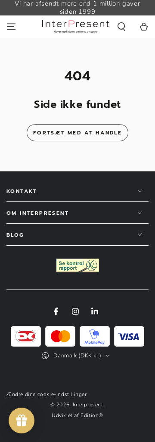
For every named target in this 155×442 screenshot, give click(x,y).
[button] (121, 26)
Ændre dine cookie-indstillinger (46, 394)
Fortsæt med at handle (77, 133)
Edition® (92, 415)
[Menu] (11, 26)
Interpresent (88, 404)
